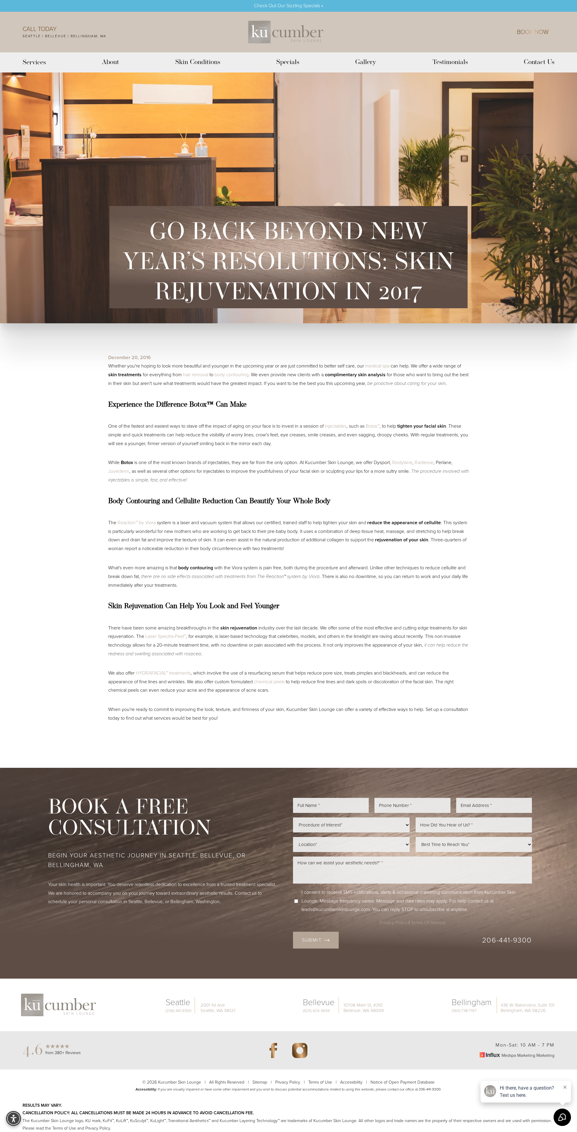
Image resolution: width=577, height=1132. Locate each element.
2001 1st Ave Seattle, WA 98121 (217, 1007)
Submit (312, 940)
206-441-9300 (507, 940)
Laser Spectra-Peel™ (165, 636)
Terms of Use (320, 1082)
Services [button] (34, 62)
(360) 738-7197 (464, 1010)
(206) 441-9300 (178, 1010)
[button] (13, 1118)
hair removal (195, 374)
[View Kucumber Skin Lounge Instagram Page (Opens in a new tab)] (299, 1050)
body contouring (232, 374)
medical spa (377, 365)
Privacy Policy (394, 922)
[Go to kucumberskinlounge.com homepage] (286, 32)
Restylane (402, 462)
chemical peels (269, 681)
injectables (336, 426)
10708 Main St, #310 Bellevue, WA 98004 (363, 1007)
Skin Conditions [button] (197, 62)
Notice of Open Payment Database (403, 1082)
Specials (287, 62)
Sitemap (259, 1082)
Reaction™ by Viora (137, 522)
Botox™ (373, 426)
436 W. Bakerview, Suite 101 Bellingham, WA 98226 (527, 1007)
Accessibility (351, 1082)
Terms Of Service (428, 922)
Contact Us (539, 62)
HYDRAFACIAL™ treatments (163, 672)
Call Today (39, 29)
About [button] (110, 62)
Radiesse (424, 462)
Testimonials (450, 62)
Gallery (365, 62)
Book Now (532, 32)
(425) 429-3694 (316, 1010)
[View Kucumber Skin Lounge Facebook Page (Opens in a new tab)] (273, 1050)
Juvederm (118, 471)
